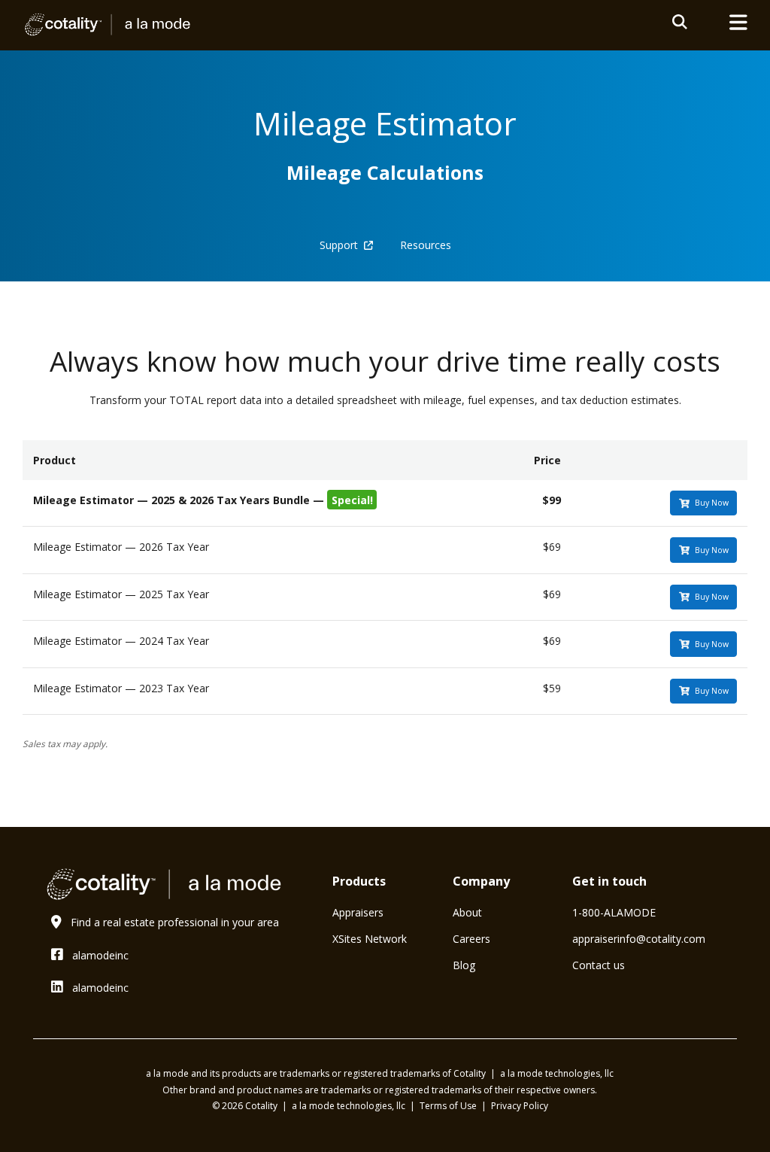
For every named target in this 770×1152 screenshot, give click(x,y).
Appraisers (357, 912)
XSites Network (369, 939)
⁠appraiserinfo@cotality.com (638, 939)
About (467, 912)
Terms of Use (449, 1105)
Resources (425, 245)
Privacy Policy (519, 1105)
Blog (464, 965)
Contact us (598, 965)
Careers (471, 939)
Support (342, 245)
